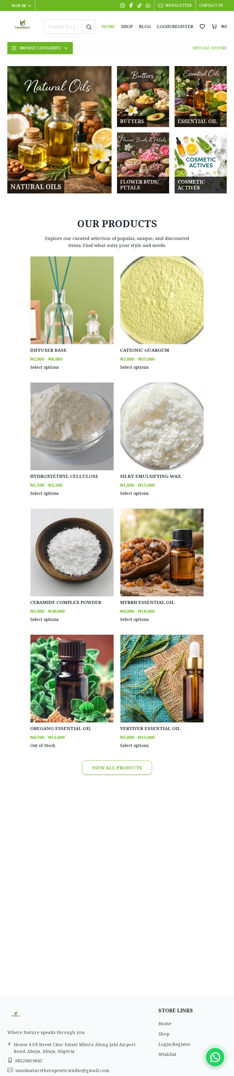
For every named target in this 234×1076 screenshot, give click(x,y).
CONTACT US (211, 5)
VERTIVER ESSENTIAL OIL (150, 728)
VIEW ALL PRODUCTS (117, 768)
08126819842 (28, 1061)
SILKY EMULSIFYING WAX (150, 476)
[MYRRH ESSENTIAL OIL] (162, 552)
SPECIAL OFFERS (210, 48)
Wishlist (167, 1054)
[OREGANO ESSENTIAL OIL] (72, 678)
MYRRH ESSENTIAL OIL (147, 602)
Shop (127, 26)
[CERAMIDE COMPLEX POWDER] (72, 552)
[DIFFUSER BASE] (72, 300)
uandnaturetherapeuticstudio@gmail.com (62, 1070)
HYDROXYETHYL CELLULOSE (64, 476)
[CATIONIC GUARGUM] (162, 300)
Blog (145, 26)
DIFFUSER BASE (48, 350)
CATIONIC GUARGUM (144, 350)
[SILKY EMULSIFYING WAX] (162, 426)
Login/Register (175, 26)
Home (108, 26)
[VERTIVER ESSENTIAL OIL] (162, 678)
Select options (44, 367)
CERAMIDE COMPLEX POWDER (65, 602)
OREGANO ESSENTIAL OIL (60, 728)
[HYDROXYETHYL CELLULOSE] (72, 426)
